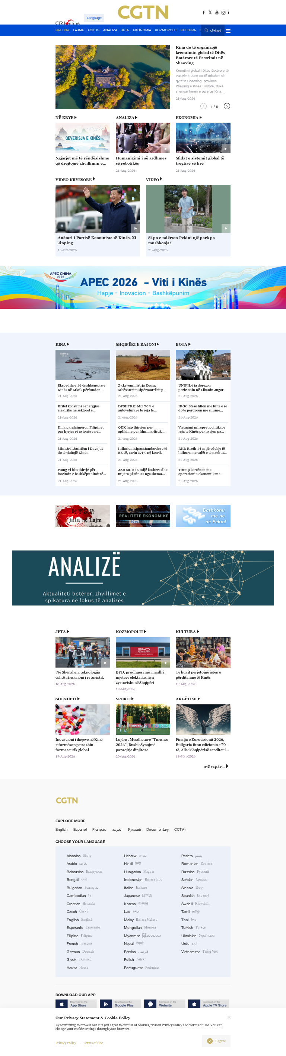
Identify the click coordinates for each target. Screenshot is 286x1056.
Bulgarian (83, 887)
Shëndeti (65, 699)
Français (99, 829)
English (61, 829)
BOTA (181, 344)
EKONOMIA (187, 117)
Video (152, 179)
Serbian (194, 879)
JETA (60, 631)
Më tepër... (214, 767)
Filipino (80, 935)
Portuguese (142, 967)
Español (80, 829)
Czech (77, 911)
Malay (141, 919)
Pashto (191, 855)
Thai (188, 919)
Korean (136, 903)
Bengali (77, 879)
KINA (60, 344)
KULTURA (186, 631)
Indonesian (143, 879)
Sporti (123, 699)
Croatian (81, 903)
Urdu (189, 943)
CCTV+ (180, 829)
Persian (136, 951)
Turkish (193, 927)
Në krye (64, 117)
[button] (203, 106)
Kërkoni (215, 30)
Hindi (132, 863)
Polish (135, 959)
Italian (135, 887)
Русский (134, 829)
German (80, 951)
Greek (79, 959)
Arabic (78, 863)
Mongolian (140, 927)
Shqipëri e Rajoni (136, 344)
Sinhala (192, 887)
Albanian (79, 855)
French (79, 943)
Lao (131, 911)
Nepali (133, 943)
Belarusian (84, 871)
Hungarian (139, 871)
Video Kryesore (73, 179)
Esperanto (83, 927)
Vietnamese (199, 951)
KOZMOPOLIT (129, 631)
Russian (195, 871)
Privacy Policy (65, 1043)
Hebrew (135, 855)
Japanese (138, 895)
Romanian (196, 863)
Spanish (195, 895)
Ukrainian (197, 935)
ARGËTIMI (186, 699)
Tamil (190, 911)
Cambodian (80, 895)
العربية (117, 829)
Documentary (157, 829)
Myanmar (142, 935)
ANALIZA (125, 117)
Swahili (195, 903)
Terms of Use (93, 1043)
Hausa (77, 967)
